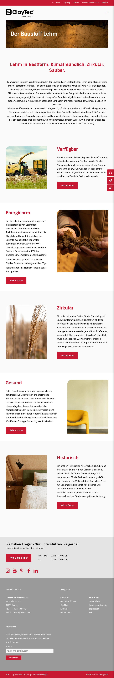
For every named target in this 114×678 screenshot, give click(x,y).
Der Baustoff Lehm (68, 601)
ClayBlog (66, 3)
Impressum (94, 608)
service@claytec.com (21, 612)
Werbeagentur (102, 674)
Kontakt (63, 608)
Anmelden (13, 658)
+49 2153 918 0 (18, 557)
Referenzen (94, 597)
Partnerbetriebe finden (90, 3)
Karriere (76, 3)
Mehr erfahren (67, 185)
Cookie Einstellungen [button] (39, 674)
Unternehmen (95, 601)
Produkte (64, 597)
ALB (90, 612)
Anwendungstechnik (98, 605)
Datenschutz (65, 612)
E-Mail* (9, 646)
